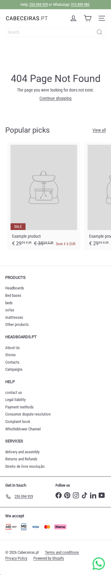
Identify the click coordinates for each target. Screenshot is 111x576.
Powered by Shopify (48, 558)
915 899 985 (80, 4)
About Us (12, 347)
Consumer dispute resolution (28, 414)
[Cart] (87, 18)
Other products (17, 324)
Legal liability (15, 399)
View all (99, 130)
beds (9, 303)
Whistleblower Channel (23, 429)
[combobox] (55, 32)
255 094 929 (38, 4)
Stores (10, 354)
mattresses (14, 317)
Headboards (14, 288)
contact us (13, 392)
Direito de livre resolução (25, 466)
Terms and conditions (62, 552)
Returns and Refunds (21, 459)
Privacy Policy (16, 558)
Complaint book (17, 421)
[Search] (99, 32)
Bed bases (13, 295)
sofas (9, 310)
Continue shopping (55, 98)
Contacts (12, 362)
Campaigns (14, 369)
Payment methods (19, 407)
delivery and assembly (22, 452)
